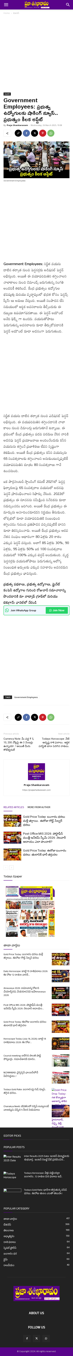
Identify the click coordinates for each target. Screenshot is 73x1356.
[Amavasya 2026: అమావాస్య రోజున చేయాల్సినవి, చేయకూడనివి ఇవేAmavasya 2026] (60, 993)
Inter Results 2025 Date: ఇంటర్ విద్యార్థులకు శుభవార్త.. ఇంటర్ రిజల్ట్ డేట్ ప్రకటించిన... (46, 1158)
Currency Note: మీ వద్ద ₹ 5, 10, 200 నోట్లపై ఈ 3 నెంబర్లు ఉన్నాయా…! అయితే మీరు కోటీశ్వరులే (19, 744)
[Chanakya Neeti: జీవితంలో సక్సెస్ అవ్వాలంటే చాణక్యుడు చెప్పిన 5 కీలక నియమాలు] (60, 1111)
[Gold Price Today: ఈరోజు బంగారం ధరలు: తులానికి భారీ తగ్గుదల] (12, 855)
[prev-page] (6, 867)
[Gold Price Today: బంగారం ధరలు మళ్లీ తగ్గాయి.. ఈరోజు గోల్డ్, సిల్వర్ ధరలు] (12, 821)
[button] (6, 4)
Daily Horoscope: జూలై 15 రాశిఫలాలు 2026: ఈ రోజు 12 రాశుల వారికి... (26, 973)
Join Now (58, 610)
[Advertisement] (36, 55)
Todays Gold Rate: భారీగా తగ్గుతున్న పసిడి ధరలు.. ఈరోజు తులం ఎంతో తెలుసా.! (45, 1192)
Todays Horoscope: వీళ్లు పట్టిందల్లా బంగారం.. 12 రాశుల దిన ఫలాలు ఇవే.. (43, 1175)
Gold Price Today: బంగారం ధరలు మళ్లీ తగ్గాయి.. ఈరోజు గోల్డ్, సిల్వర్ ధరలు (44, 821)
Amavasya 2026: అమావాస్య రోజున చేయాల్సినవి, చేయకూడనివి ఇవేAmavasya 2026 (25, 992)
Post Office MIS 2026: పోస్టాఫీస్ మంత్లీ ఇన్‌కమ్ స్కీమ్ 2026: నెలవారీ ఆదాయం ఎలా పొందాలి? (44, 837)
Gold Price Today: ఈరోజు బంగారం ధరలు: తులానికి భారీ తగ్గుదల (25, 1024)
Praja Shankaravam (17, 125)
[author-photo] (36, 780)
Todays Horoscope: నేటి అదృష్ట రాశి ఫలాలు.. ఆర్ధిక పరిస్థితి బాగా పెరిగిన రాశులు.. (54, 742)
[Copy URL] (18, 133)
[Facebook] (26, 133)
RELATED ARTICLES (14, 808)
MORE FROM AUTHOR (39, 808)
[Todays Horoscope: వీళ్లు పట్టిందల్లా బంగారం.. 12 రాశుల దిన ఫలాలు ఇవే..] (12, 1177)
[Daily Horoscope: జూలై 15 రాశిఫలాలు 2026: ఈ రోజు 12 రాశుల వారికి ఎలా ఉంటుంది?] (60, 976)
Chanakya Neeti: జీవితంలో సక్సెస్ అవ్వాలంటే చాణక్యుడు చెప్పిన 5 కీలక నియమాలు (26, 1108)
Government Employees (26, 697)
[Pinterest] (42, 133)
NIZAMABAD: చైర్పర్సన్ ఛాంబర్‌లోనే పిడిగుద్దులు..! (21, 1074)
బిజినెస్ (16, 13)
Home (7, 13)
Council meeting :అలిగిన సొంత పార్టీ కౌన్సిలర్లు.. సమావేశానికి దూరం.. (22, 1057)
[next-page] (11, 867)
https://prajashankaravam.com (36, 790)
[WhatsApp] (50, 133)
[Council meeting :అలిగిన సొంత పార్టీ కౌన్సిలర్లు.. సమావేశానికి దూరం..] (60, 1060)
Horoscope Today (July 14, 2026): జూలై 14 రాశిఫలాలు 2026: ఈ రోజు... (25, 1040)
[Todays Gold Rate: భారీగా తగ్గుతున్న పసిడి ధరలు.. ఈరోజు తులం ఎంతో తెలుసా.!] (12, 1195)
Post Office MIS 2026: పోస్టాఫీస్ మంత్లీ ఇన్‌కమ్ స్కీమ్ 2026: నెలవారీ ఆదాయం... (24, 1007)
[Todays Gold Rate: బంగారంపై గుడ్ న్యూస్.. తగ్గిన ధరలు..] (60, 1117)
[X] (34, 133)
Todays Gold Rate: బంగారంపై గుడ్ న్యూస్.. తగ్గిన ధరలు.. (25, 1091)
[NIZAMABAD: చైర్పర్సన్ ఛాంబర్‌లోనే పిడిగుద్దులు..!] (60, 1077)
